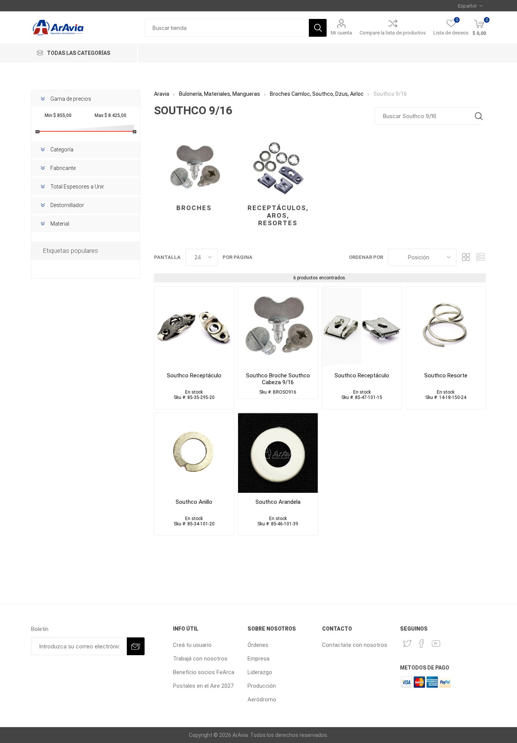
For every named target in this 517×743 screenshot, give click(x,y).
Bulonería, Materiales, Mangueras (219, 94)
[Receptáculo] (194, 326)
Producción (262, 685)
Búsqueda (318, 28)
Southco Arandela (278, 501)
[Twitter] (407, 643)
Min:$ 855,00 (58, 115)
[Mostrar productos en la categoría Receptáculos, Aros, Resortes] (278, 167)
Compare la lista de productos (393, 33)
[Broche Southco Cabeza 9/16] (278, 326)
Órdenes (258, 645)
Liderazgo (260, 672)
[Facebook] (422, 643)
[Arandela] (278, 453)
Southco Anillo (194, 501)
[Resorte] (446, 326)
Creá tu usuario (192, 645)
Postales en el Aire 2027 (203, 685)
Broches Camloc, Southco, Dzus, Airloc (317, 94)
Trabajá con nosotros (200, 658)
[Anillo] (194, 453)
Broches (194, 208)
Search (478, 116)
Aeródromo (262, 699)
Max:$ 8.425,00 (110, 115)
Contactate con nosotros (354, 645)
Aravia (161, 94)
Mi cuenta (341, 33)
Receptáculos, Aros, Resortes (278, 215)
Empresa (258, 658)
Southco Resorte (445, 375)
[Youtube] (436, 643)
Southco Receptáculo (194, 375)
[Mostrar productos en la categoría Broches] (194, 167)
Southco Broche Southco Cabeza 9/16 (278, 379)
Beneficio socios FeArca (203, 672)
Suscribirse (136, 646)
